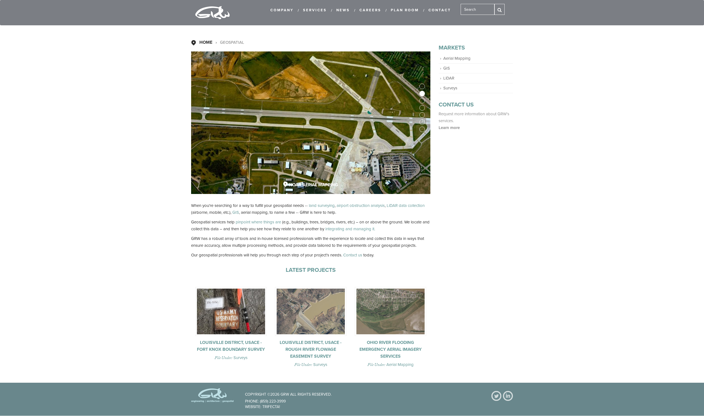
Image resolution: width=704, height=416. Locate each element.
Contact (439, 10)
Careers (370, 10)
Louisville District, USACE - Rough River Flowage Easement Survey (311, 349)
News (343, 10)
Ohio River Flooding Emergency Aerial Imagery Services (390, 349)
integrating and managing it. (350, 228)
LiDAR (448, 78)
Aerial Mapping (400, 364)
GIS (235, 212)
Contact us (352, 255)
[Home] (214, 12)
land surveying (322, 205)
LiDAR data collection (406, 205)
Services (315, 10)
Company (281, 10)
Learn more (450, 127)
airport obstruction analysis (361, 205)
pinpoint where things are (258, 222)
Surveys (240, 357)
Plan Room (405, 10)
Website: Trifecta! (262, 406)
